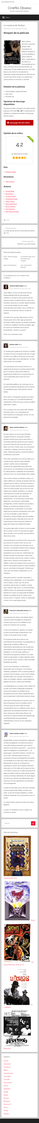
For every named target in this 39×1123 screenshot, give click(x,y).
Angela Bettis (9, 191)
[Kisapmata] (17, 1046)
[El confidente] (17, 1005)
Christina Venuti (10, 196)
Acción (6, 1061)
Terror (8, 220)
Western (6, 1114)
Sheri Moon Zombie (12, 211)
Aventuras (7, 1067)
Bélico (6, 1070)
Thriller (6, 1110)
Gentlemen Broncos (10, 878)
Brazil (33, 920)
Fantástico (7, 1089)
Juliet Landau (9, 201)
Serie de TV (7, 1104)
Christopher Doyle (11, 199)
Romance (7, 1101)
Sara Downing (10, 209)
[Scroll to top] (35, 1119)
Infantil (6, 1092)
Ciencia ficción (8, 1073)
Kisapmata (7, 1048)
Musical (6, 1098)
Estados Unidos (10, 172)
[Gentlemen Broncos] (17, 875)
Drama (6, 1086)
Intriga (6, 1095)
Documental (8, 1082)
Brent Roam (9, 194)
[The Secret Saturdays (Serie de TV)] (17, 962)
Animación (7, 1064)
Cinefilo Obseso (19, 8)
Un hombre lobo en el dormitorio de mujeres (28, 259)
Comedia (7, 1079)
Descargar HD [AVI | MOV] (20, 123)
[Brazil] (17, 920)
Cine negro (7, 1076)
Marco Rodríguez (11, 204)
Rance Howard (10, 206)
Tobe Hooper (9, 181)
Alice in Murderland (10, 265)
